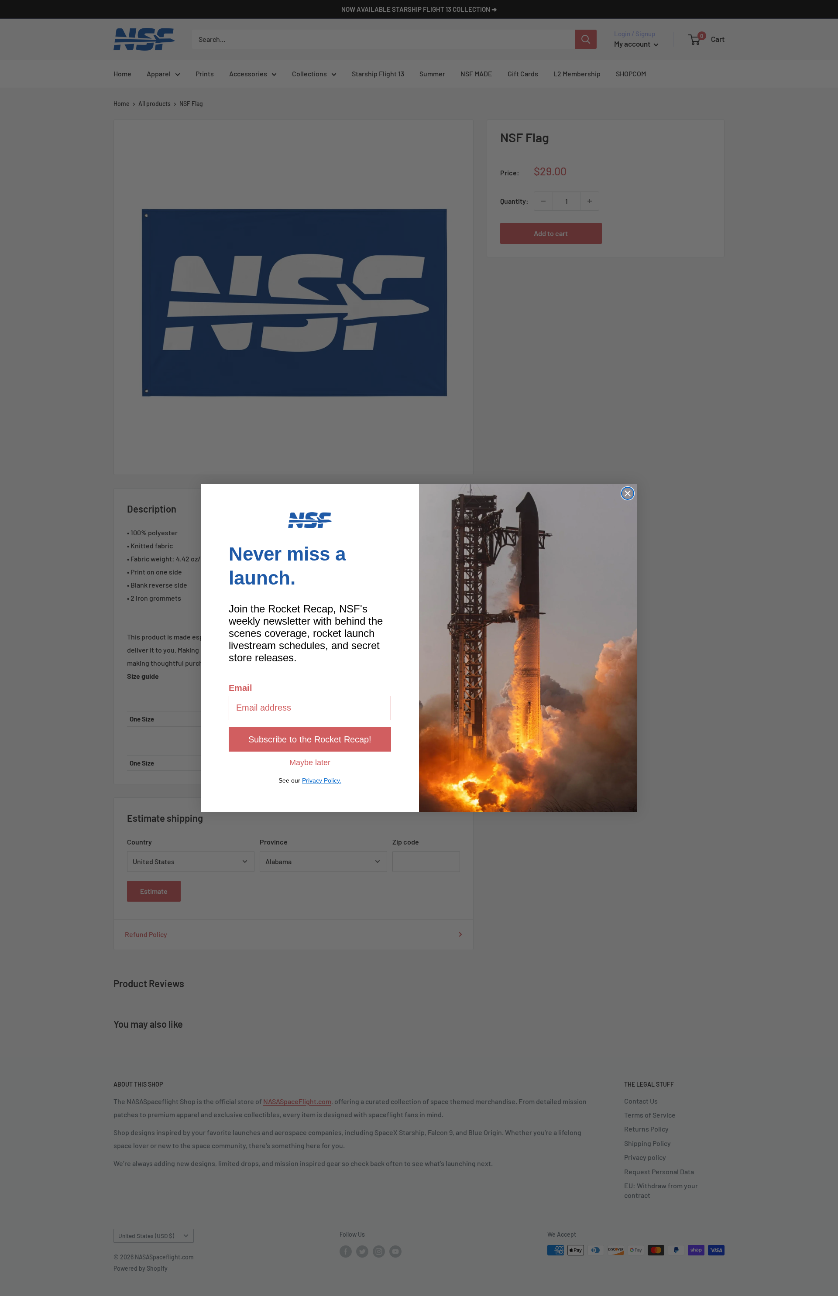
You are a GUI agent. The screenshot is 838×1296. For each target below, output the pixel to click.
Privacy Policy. (321, 780)
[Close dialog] (628, 493)
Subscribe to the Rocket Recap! (309, 739)
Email (240, 688)
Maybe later (309, 762)
